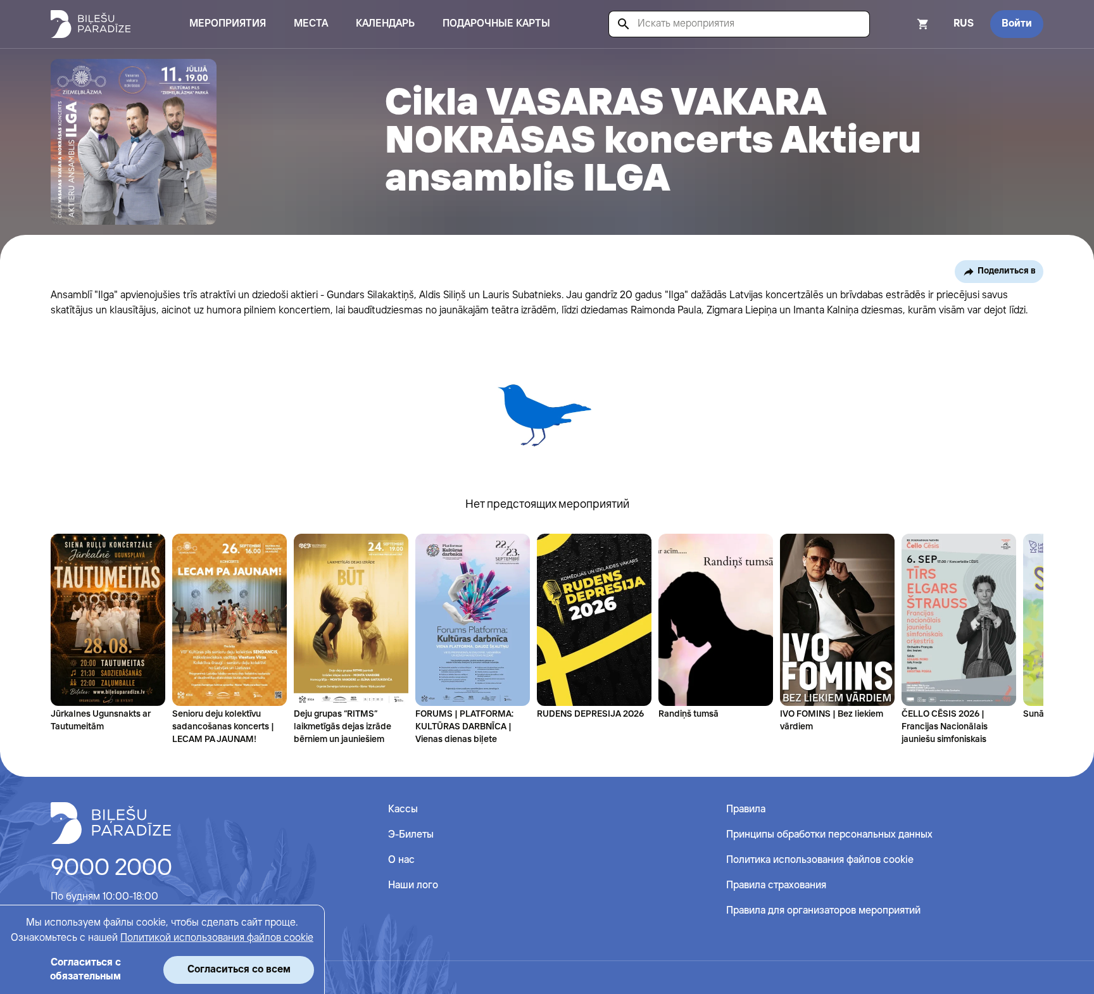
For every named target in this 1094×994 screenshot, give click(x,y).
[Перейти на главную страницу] (90, 24)
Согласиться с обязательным (85, 969)
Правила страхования (776, 885)
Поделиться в (1007, 271)
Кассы (403, 809)
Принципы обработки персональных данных (829, 835)
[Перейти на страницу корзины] (906, 24)
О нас (401, 860)
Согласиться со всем (239, 969)
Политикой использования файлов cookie (216, 938)
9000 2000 (111, 868)
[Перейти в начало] (111, 823)
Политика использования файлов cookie (820, 860)
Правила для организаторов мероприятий (823, 910)
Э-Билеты (411, 835)
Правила (745, 809)
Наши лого (413, 885)
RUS (963, 23)
